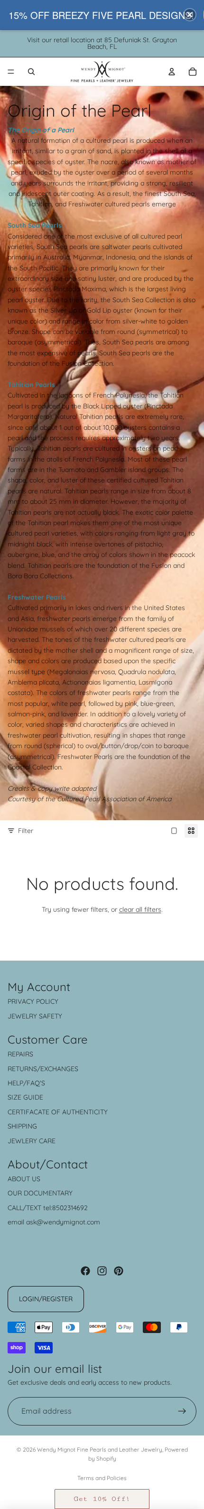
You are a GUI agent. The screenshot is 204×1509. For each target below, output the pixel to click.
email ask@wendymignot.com (54, 1222)
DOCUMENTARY (48, 1193)
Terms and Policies (102, 1477)
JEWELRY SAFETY (35, 1016)
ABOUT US (24, 1179)
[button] (102, 1499)
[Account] (171, 71)
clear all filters (140, 909)
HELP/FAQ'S (26, 1083)
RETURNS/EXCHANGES (43, 1069)
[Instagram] (102, 1271)
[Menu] (11, 72)
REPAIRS (20, 1054)
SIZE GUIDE (25, 1097)
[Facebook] (85, 1271)
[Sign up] (182, 1411)
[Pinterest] (118, 1271)
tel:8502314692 (65, 1207)
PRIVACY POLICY (33, 1001)
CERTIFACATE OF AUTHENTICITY (58, 1112)
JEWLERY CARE (32, 1141)
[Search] (31, 71)
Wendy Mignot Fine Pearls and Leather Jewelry (99, 1449)
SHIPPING (22, 1126)
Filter (25, 830)
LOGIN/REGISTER (46, 1299)
